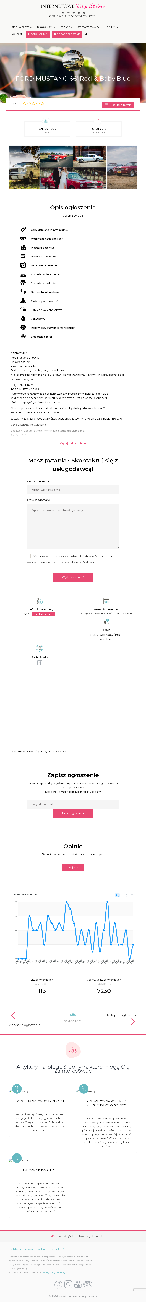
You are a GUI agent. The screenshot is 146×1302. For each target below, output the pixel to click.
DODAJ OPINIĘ (38, 34)
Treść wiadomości (39, 500)
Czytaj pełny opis (72, 443)
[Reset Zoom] (127, 895)
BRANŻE (65, 27)
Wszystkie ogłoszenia (24, 1025)
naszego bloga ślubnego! (54, 1272)
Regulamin (41, 1249)
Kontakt (54, 1249)
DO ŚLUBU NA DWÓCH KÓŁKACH (39, 1101)
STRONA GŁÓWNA (22, 27)
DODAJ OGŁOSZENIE (68, 34)
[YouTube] (78, 1285)
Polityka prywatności (21, 1249)
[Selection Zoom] (117, 895)
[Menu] (131, 895)
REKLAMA (112, 27)
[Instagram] (68, 1285)
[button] (88, 34)
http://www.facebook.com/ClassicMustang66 (106, 613)
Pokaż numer (43, 614)
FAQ (64, 1249)
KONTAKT (17, 34)
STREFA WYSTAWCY (88, 27)
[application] (73, 931)
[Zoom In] (107, 895)
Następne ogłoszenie (121, 1015)
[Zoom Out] (112, 895)
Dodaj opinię (73, 867)
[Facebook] (58, 1285)
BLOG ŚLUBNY (45, 27)
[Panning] (122, 895)
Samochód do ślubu (39, 1170)
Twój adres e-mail (38, 481)
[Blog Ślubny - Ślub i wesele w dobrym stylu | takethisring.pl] (87, 1285)
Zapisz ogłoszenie (73, 813)
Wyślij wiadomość (73, 577)
